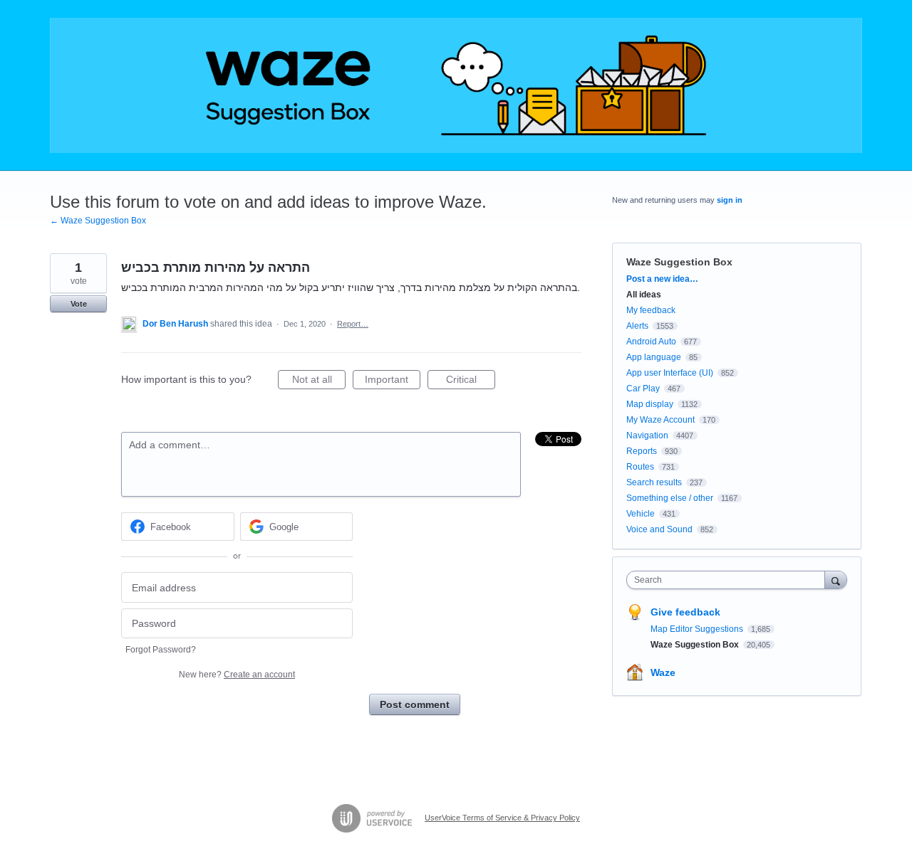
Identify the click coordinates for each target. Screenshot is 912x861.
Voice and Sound (659, 529)
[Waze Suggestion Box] (456, 85)
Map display (649, 404)
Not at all (319, 381)
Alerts (637, 326)
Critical (470, 381)
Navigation (647, 435)
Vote (79, 304)
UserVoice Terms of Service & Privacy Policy (502, 817)
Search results (654, 482)
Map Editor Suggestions (698, 629)
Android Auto (651, 342)
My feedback (650, 310)
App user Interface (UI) (669, 373)
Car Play (643, 388)
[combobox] (729, 580)
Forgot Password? (160, 650)
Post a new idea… (662, 279)
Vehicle (640, 514)
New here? (237, 675)
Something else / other (669, 498)
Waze (663, 672)
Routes (640, 467)
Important (392, 381)
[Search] (835, 579)
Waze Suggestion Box (679, 262)
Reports (641, 451)
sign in (729, 200)
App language (653, 357)
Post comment (415, 704)
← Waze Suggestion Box (98, 221)
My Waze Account (660, 420)
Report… (352, 323)
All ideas (643, 295)
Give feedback (685, 612)
